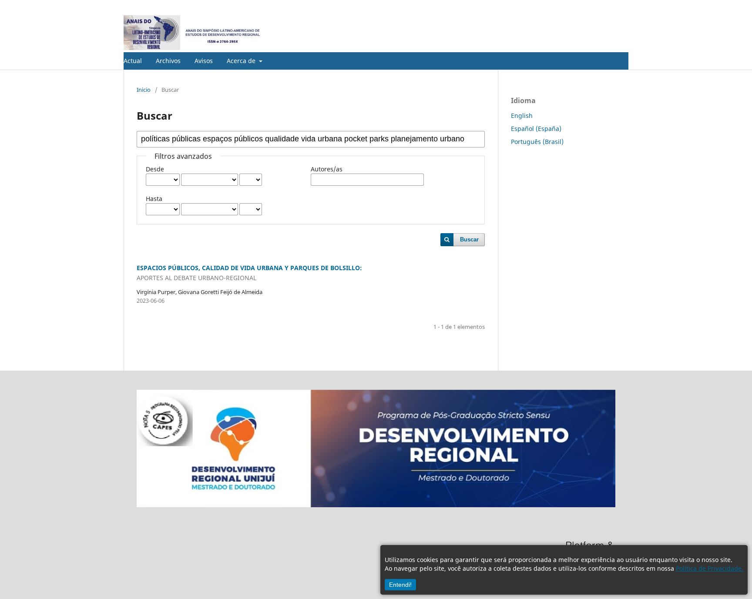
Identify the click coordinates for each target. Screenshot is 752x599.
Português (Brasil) (537, 141)
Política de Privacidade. (709, 568)
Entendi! (400, 584)
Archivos (168, 61)
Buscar (469, 239)
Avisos (204, 61)
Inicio (144, 90)
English (522, 115)
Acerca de (242, 61)
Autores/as (326, 169)
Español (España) (536, 128)
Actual (133, 61)
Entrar (620, 6)
